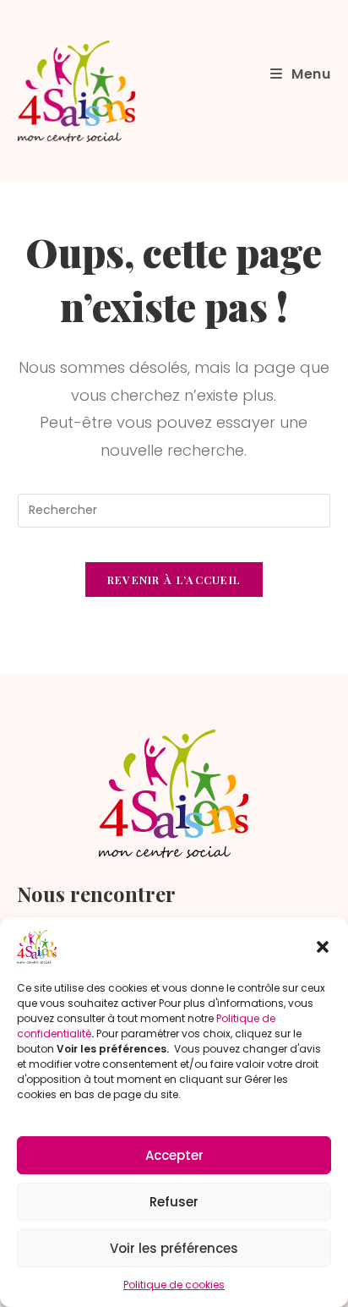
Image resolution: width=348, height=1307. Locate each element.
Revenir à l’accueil (174, 579)
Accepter (174, 1155)
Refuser (174, 1202)
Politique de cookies (174, 1284)
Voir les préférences (174, 1248)
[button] (322, 946)
